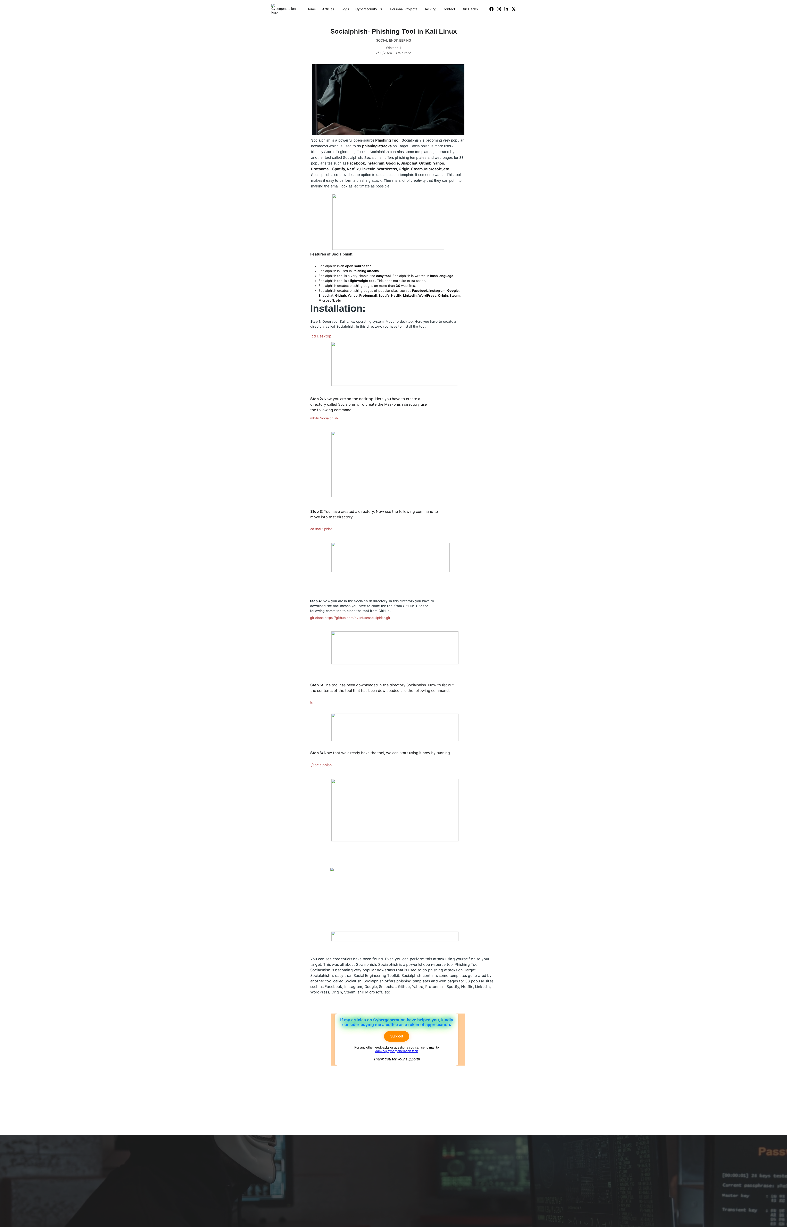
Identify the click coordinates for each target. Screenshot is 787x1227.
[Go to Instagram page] (500, 9)
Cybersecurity (366, 9)
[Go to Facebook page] (493, 9)
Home (311, 9)
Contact (449, 9)
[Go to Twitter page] (514, 9)
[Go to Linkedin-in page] (508, 9)
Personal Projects (403, 9)
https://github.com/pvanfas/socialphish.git (357, 618)
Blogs (344, 9)
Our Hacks (470, 9)
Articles (328, 9)
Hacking (430, 9)
